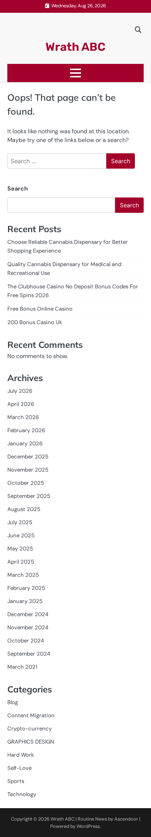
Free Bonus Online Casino (40, 308)
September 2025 (28, 496)
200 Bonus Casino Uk (34, 322)
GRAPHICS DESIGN (30, 741)
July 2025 (19, 522)
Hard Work (20, 755)
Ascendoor (126, 819)
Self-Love (19, 768)
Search (17, 188)
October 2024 (25, 640)
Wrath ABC (75, 47)
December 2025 (27, 456)
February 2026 (26, 430)
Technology (21, 794)
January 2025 (25, 601)
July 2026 (19, 391)
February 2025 (26, 588)
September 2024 (28, 653)
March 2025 (23, 575)
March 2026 (23, 417)
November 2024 (27, 627)
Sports (15, 781)
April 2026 (20, 404)
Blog (12, 702)
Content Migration (31, 715)
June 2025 (20, 535)
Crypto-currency (29, 728)
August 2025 (23, 509)
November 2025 (27, 469)
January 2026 (25, 443)
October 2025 (25, 483)
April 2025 (20, 561)
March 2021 (22, 667)
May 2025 (20, 548)
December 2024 (27, 614)
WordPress (88, 826)
